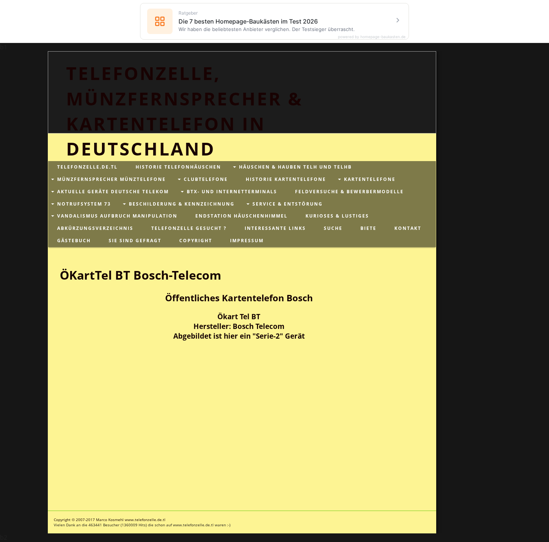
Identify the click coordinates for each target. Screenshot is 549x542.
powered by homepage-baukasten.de (372, 37)
